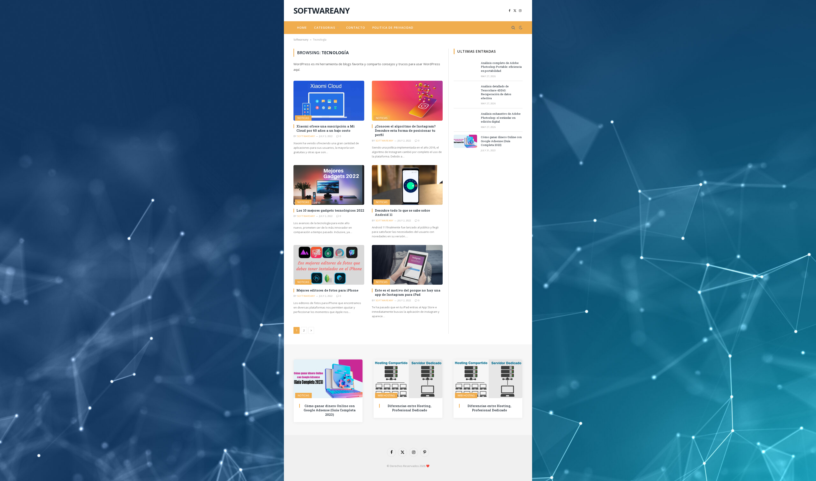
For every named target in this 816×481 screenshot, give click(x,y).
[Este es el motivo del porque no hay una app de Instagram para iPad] (407, 265)
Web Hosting (386, 395)
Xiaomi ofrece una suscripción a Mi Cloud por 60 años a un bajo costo (325, 128)
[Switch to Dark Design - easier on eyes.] (520, 28)
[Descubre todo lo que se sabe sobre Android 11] (407, 185)
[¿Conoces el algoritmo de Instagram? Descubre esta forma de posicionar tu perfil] (407, 100)
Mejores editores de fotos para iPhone (327, 290)
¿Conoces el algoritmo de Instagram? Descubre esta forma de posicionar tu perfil (405, 130)
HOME (302, 27)
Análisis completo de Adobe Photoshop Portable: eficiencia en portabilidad (501, 67)
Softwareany (300, 39)
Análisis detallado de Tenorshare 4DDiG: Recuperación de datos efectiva (496, 92)
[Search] (513, 28)
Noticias (303, 118)
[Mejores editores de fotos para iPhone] (328, 265)
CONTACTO (355, 27)
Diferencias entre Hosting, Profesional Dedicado (409, 408)
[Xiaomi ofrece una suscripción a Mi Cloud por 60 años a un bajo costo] (328, 100)
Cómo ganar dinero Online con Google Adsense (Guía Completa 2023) (501, 141)
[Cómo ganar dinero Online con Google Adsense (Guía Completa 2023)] (465, 141)
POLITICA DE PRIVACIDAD (393, 27)
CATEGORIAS (324, 27)
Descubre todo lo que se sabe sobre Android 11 (402, 212)
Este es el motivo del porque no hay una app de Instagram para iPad (407, 292)
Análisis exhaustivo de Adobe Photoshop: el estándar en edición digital (501, 117)
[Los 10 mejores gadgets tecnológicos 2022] (328, 185)
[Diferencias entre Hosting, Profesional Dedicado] (408, 378)
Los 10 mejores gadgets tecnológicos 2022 (330, 210)
